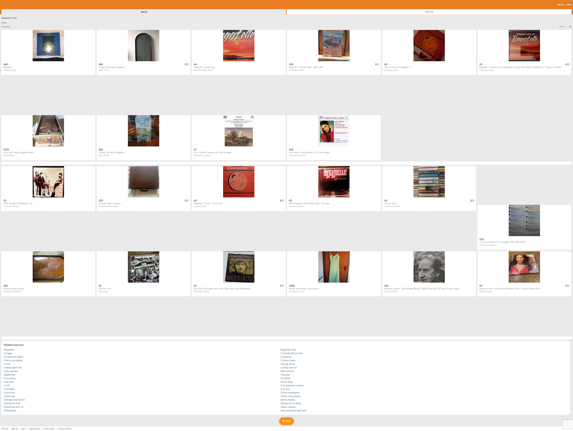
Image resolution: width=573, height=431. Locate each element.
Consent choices (64, 429)
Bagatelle (9, 349)
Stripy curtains (288, 407)
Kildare (491, 70)
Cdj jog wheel (288, 364)
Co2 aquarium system (292, 385)
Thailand (285, 374)
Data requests (34, 429)
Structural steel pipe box (293, 410)
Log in (23, 429)
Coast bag (9, 396)
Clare (106, 70)
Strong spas (10, 410)
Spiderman (9, 374)
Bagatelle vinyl (288, 349)
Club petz (9, 382)
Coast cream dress (290, 396)
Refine (562, 26)
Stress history (288, 400)
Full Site (4, 429)
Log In (568, 5)
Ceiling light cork (12, 367)
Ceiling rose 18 (289, 367)
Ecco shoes (10, 378)
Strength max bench (14, 400)
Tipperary (15, 206)
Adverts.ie (13, 4)
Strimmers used (12, 403)
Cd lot (7, 364)
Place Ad (429, 12)
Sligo (106, 292)
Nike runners (287, 371)
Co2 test (285, 389)
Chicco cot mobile (13, 360)
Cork (302, 292)
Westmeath (16, 292)
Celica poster (11, 371)
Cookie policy (49, 429)
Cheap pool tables (13, 357)
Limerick (207, 155)
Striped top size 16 (13, 407)
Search (144, 12)
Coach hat (9, 392)
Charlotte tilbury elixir (292, 353)
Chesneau (286, 357)
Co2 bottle (9, 389)
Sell (287, 421)
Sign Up (560, 5)
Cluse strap (287, 382)
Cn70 (7, 385)
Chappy (8, 353)
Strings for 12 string (291, 403)
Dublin (13, 70)
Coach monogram (290, 392)
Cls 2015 (285, 378)
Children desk (288, 360)
